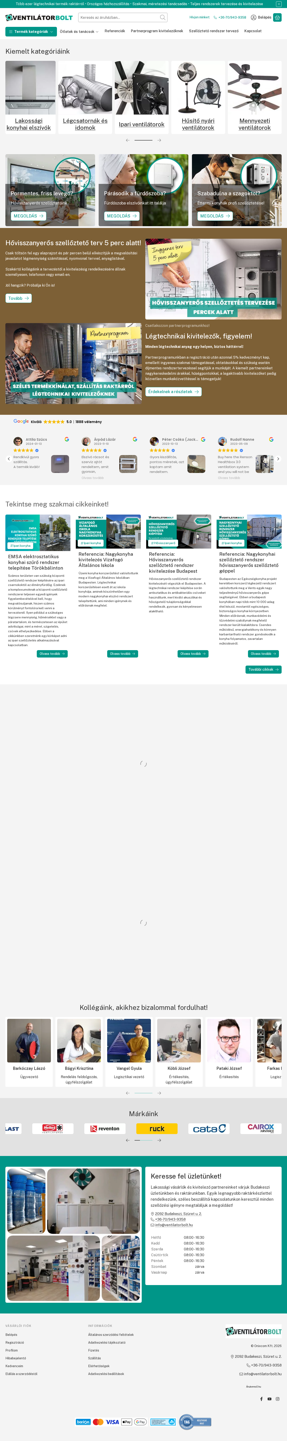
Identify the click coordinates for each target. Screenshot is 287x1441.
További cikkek (260, 669)
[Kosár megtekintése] (277, 17)
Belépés (11, 1335)
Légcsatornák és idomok (198, 124)
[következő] (159, 140)
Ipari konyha (21, 545)
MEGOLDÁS (25, 216)
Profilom (11, 1350)
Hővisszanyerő (164, 543)
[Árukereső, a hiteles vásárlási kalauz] (195, 1422)
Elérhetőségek (99, 1366)
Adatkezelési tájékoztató (107, 1342)
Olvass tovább (50, 654)
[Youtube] (269, 1399)
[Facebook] (261, 1399)
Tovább (15, 298)
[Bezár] (279, 4)
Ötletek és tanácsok (77, 32)
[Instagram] (278, 1399)
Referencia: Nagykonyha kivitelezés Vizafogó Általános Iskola (105, 559)
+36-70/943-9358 (232, 17)
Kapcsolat (253, 31)
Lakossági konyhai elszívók (142, 124)
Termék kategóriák (31, 32)
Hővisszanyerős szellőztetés (28, 124)
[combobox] (123, 17)
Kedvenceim (14, 1366)
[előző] (128, 140)
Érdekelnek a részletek (170, 391)
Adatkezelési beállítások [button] (106, 1374)
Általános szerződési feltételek (111, 1335)
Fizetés (93, 1350)
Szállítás (94, 1358)
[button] (278, 459)
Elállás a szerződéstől (21, 1374)
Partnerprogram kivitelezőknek (157, 31)
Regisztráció (14, 1342)
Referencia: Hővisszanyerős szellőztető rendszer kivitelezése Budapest (173, 562)
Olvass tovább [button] (27, 478)
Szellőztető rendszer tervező (214, 31)
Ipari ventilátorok (255, 124)
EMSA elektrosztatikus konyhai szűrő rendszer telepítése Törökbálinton (35, 562)
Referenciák (115, 31)
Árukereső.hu (253, 1386)
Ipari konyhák (85, 124)
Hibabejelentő (15, 1358)
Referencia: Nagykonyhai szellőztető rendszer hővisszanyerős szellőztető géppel (248, 562)
